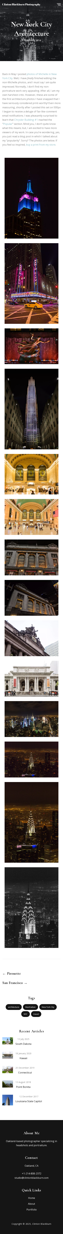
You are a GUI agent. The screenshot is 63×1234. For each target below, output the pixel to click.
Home (31, 1198)
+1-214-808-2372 (31, 1173)
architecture (13, 1007)
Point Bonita (23, 1087)
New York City (48, 1007)
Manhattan (30, 1007)
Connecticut (25, 1072)
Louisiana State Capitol (28, 1101)
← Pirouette (11, 973)
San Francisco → (14, 983)
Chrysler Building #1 (26, 119)
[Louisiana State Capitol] (7, 1102)
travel (36, 1014)
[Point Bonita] (7, 1083)
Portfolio (31, 1209)
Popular (7, 124)
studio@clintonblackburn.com (31, 1177)
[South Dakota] (7, 1040)
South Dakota (23, 1044)
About (31, 1203)
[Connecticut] (7, 1069)
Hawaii (23, 1058)
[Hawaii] (7, 1055)
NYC (25, 1014)
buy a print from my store (41, 144)
